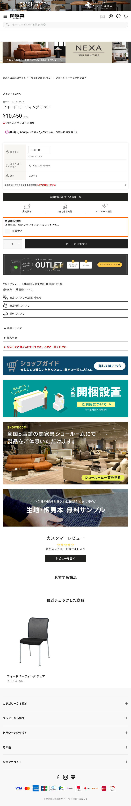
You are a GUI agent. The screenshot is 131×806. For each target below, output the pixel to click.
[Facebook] (58, 777)
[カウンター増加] (19, 244)
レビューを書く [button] (65, 558)
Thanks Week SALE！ (40, 77)
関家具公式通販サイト (14, 77)
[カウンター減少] (6, 244)
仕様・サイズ (14, 328)
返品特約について (19, 305)
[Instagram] (65, 777)
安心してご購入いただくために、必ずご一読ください (37, 347)
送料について (25, 289)
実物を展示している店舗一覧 (65, 197)
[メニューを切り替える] (5, 16)
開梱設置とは (55, 284)
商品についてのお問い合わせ (26, 297)
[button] (65, 24)
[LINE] (73, 777)
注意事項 (12, 337)
